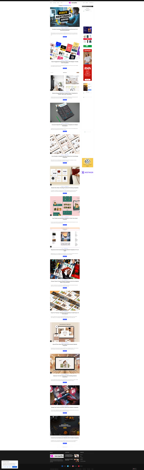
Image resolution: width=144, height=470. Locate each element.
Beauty (51, 2)
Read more (64, 68)
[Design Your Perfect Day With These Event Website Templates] (65, 395)
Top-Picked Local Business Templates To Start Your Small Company (64, 219)
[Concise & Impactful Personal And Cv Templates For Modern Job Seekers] (65, 112)
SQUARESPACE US (67, 60)
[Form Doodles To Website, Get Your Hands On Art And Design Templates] (65, 144)
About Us (81, 454)
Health (61, 2)
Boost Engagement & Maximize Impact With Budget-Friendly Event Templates (64, 62)
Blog (80, 456)
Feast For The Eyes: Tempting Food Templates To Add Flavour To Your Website (65, 313)
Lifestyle (87, 2)
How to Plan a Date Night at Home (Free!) (69, 459)
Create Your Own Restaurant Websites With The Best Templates (65, 437)
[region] (10, 464)
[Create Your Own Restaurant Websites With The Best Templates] (65, 426)
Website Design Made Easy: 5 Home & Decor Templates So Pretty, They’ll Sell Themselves (65, 94)
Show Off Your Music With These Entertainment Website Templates (65, 345)
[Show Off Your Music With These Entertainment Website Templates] (65, 332)
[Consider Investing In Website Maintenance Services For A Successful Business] (65, 17)
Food (62, 311)
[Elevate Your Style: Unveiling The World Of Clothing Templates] (65, 175)
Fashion (58, 2)
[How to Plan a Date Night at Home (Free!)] (76, 460)
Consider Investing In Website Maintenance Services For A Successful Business (65, 30)
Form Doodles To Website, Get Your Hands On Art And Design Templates (65, 157)
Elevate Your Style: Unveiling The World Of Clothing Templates (64, 187)
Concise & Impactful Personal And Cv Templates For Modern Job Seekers (65, 125)
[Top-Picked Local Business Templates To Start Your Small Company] (65, 206)
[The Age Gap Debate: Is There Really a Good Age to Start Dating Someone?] (76, 455)
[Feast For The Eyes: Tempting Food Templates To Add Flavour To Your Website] (65, 300)
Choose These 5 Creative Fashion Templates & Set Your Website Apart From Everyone (65, 282)
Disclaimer (81, 459)
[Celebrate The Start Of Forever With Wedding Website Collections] (65, 363)
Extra (62, 248)
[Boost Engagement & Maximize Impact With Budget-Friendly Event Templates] (65, 49)
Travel (83, 2)
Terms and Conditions (83, 461)
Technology (54, 2)
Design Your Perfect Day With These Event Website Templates (65, 407)
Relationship (91, 2)
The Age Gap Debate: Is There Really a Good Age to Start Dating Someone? (69, 455)
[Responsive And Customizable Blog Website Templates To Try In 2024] (65, 237)
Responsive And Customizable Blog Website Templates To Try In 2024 (65, 250)
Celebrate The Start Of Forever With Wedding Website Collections (65, 376)
